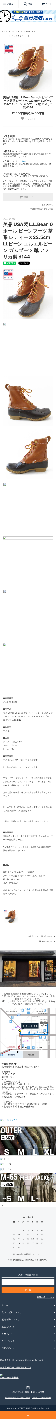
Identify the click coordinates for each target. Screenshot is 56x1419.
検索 (29, 3)
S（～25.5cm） (30, 31)
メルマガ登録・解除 (20, 1392)
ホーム (4, 31)
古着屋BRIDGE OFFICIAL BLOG (15, 1367)
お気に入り (29, 118)
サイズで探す (17, 36)
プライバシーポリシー (41, 1397)
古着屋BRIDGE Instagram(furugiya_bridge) (21, 1360)
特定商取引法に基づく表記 (41, 209)
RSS (33, 1392)
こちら (23, 161)
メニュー (11, 3)
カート (48, 3)
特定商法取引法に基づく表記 (17, 1397)
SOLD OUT (30, 197)
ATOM (41, 1392)
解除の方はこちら (45, 1297)
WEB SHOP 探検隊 (9, 1377)
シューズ (15, 31)
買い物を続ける (46, 941)
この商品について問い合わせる (39, 936)
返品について (47, 205)
